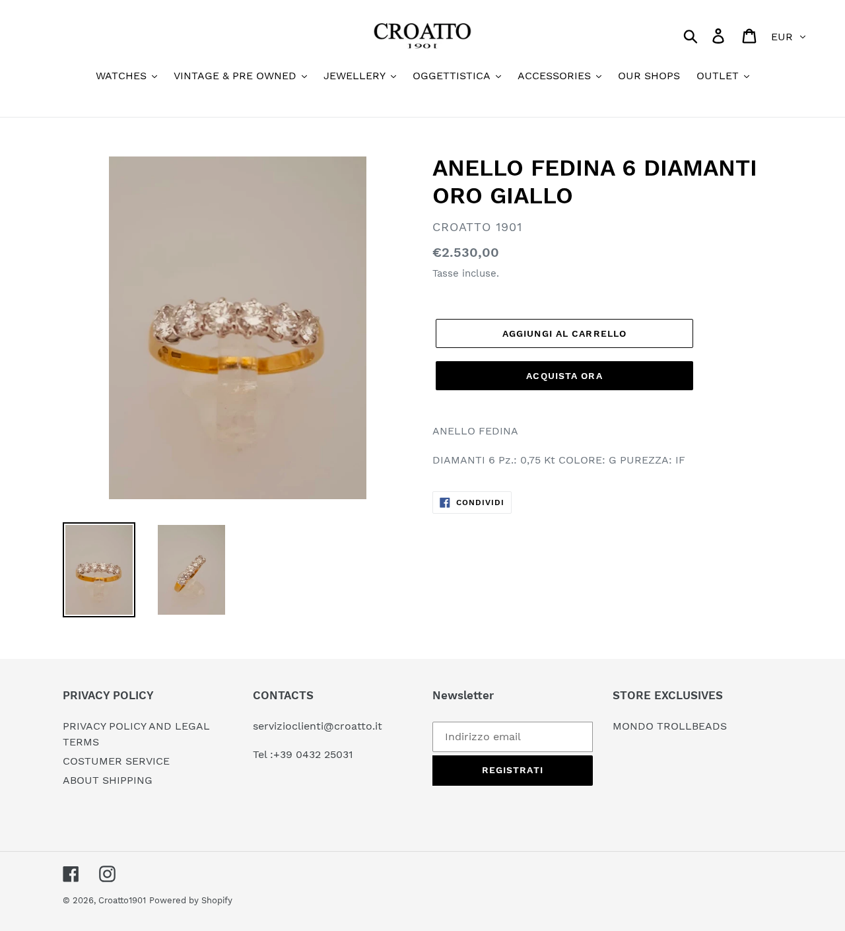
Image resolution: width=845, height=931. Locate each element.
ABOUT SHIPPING (107, 780)
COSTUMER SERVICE (116, 761)
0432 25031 (324, 754)
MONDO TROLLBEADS (670, 726)
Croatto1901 (122, 900)
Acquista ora (564, 375)
